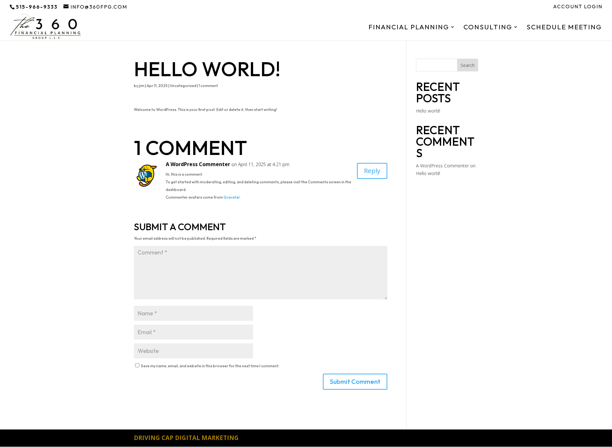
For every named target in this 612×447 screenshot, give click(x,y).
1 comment (208, 85)
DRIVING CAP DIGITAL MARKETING (186, 438)
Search (468, 65)
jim (141, 85)
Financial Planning (408, 28)
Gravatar (231, 197)
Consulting (487, 28)
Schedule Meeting (564, 28)
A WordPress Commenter (198, 164)
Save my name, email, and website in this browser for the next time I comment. (210, 365)
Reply (372, 170)
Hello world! (428, 111)
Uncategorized (183, 85)
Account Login (577, 7)
